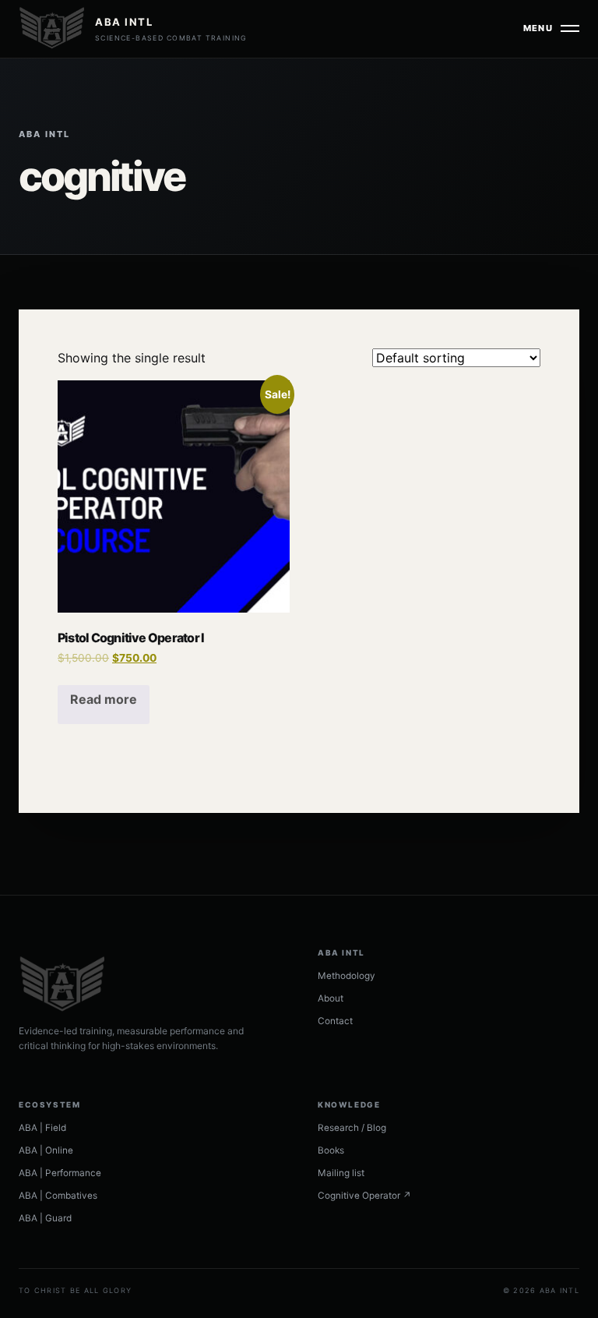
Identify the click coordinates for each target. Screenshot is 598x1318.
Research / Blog (352, 1127)
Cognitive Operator (364, 1195)
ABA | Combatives (58, 1195)
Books (331, 1150)
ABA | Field (42, 1127)
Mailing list (341, 1173)
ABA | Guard (45, 1218)
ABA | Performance (60, 1173)
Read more (103, 699)
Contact (335, 1021)
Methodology (346, 975)
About (330, 998)
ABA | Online (46, 1150)
